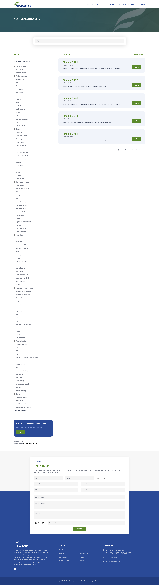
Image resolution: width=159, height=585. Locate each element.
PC (17, 318)
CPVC (18, 172)
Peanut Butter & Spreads (24, 324)
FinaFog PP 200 (21, 212)
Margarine (19, 271)
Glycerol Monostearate (24, 222)
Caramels (19, 132)
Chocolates (20, 142)
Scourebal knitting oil (23, 371)
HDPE (18, 238)
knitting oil (19, 255)
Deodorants (20, 185)
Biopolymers (20, 92)
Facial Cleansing (21, 208)
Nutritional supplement (23, 291)
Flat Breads (20, 215)
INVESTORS (122, 4)
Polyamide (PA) (21, 338)
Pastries (19, 311)
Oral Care (19, 304)
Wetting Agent (21, 404)
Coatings (19, 149)
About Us (61, 550)
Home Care (20, 241)
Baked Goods (20, 86)
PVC (17, 354)
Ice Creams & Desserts (23, 245)
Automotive (20, 79)
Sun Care (19, 377)
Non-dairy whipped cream (24, 288)
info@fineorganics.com (30, 443)
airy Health (19, 69)
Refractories (20, 364)
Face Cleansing (21, 202)
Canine (18, 129)
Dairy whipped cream (23, 182)
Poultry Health (21, 341)
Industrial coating (22, 248)
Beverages (19, 89)
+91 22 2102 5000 (111, 558)
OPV (17, 301)
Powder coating (21, 344)
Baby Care (19, 82)
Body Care (19, 102)
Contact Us (83, 550)
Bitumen (19, 99)
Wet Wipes (19, 400)
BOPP (18, 112)
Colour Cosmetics (22, 155)
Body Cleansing (21, 109)
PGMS (18, 331)
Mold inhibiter (20, 281)
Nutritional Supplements (24, 294)
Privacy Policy (62, 557)
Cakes (18, 122)
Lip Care (19, 258)
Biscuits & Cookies (22, 96)
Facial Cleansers (21, 205)
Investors (82, 557)
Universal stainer (21, 397)
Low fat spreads (21, 261)
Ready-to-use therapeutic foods (27, 361)
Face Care (19, 198)
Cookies (18, 162)
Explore (136, 67)
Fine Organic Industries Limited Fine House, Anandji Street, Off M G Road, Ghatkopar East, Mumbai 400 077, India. (118, 552)
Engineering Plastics (22, 188)
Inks (17, 251)
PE (17, 321)
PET (17, 328)
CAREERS (131, 4)
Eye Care (19, 195)
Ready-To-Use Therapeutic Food (27, 357)
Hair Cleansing (21, 232)
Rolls (17, 367)
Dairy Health (20, 179)
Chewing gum (20, 139)
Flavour (18, 218)
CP (17, 169)
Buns (17, 116)
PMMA (18, 334)
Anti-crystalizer (21, 73)
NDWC (18, 285)
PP (17, 347)
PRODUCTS (99, 4)
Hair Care (19, 225)
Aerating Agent (21, 66)
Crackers (19, 175)
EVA (17, 192)
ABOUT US (90, 4)
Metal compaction (22, 275)
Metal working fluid (22, 278)
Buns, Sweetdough (22, 119)
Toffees (18, 394)
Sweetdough (20, 381)
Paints (18, 308)
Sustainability (84, 553)
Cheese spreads (21, 135)
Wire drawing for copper (24, 407)
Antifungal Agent (21, 76)
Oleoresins (19, 298)
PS (17, 351)
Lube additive (20, 265)
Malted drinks (20, 268)
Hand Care (19, 235)
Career (82, 560)
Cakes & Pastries (21, 126)
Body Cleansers (21, 106)
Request (21, 432)
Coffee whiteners (22, 152)
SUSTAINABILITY (111, 4)
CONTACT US (141, 4)
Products (61, 553)
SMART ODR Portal (64, 560)
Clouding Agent (21, 145)
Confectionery (21, 159)
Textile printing (21, 391)
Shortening (19, 374)
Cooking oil (19, 165)
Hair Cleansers (21, 228)
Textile (18, 387)
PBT (17, 314)
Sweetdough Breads (22, 384)
